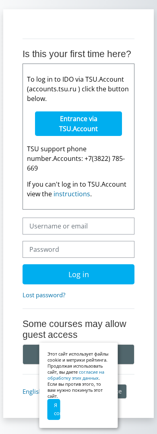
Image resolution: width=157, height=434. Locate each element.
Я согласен (57, 409)
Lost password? (44, 295)
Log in (78, 274)
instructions (72, 193)
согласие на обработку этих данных (76, 375)
